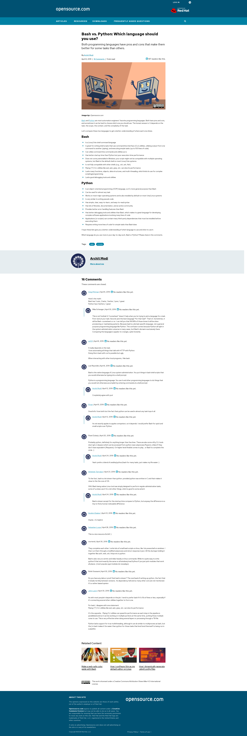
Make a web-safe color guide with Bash (92, 667)
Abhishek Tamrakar (95, 472)
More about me (97, 264)
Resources (80, 21)
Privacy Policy (132, 732)
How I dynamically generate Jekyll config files (152, 667)
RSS (190, 2)
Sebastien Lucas (94, 527)
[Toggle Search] (185, 21)
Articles (61, 21)
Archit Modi (88, 55)
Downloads (100, 21)
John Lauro (92, 591)
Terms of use (145, 732)
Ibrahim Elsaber (94, 513)
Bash (83, 120)
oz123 (90, 341)
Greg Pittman (93, 292)
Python (92, 120)
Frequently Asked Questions (132, 21)
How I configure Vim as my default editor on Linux (122, 667)
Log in (176, 2)
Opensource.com (76, 709)
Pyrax (90, 404)
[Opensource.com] (73, 10)
